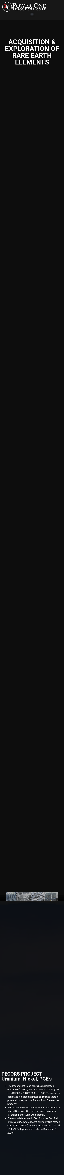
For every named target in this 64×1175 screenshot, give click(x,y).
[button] (32, 14)
